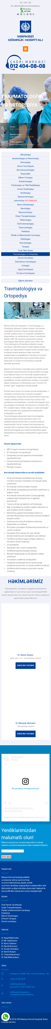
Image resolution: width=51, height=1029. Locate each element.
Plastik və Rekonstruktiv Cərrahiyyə (25, 235)
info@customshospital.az (19, 992)
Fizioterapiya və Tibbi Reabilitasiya (25, 185)
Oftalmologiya (25, 219)
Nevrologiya (25, 208)
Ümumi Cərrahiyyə (25, 257)
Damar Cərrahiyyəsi (25, 166)
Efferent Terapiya (25, 177)
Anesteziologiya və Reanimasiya (25, 158)
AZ (21, 3)
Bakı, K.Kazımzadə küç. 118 (21, 129)
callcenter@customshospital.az (25, 6)
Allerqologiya (25, 154)
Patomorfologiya (25, 227)
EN (25, 3)
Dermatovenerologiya (25, 170)
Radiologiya (25, 239)
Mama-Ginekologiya (25, 204)
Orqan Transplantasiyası (25, 216)
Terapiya (25, 246)
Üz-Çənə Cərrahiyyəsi (25, 273)
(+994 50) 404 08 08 (17, 984)
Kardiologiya (25, 192)
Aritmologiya (25, 162)
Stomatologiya (25, 242)
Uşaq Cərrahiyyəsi (25, 269)
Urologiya (25, 265)
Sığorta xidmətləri (25, 280)
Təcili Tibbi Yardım (25, 250)
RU (29, 3)
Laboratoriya (25, 200)
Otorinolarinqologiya (25, 223)
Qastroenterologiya (25, 196)
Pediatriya (25, 231)
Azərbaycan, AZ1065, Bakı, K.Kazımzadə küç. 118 (29, 974)
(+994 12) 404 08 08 (17, 979)
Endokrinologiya (25, 181)
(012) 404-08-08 (27, 137)
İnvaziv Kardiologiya (25, 189)
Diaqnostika (25, 173)
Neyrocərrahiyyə (25, 212)
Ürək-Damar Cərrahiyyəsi (25, 261)
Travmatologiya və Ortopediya (25, 254)
